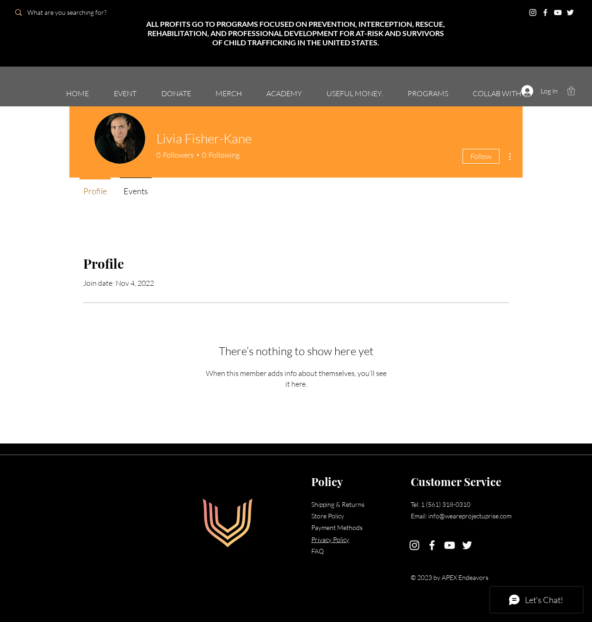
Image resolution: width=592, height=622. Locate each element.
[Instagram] (532, 12)
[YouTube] (557, 12)
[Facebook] (545, 12)
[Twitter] (570, 12)
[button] (571, 90)
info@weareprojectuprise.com (470, 516)
